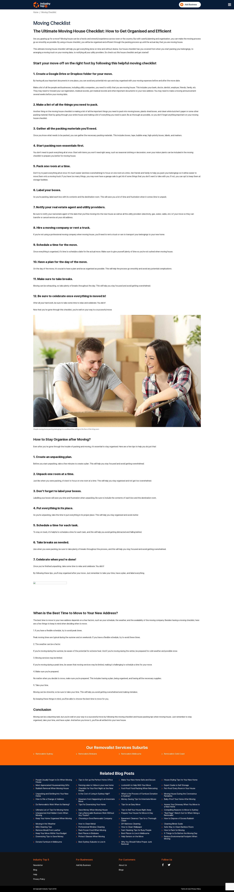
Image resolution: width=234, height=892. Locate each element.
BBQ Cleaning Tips (44, 827)
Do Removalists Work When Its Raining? (53, 804)
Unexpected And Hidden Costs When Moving (52, 814)
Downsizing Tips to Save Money (49, 836)
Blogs (121, 870)
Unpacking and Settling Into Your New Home (52, 795)
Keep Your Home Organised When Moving (54, 818)
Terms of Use (185, 889)
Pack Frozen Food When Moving (92, 830)
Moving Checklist (48, 12)
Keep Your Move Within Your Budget (51, 833)
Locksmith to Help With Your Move (136, 785)
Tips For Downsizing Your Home (92, 804)
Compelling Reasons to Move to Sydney (181, 810)
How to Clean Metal (87, 824)
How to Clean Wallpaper (131, 827)
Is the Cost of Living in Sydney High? (94, 794)
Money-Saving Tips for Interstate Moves (138, 799)
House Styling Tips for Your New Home (180, 780)
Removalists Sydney (44, 754)
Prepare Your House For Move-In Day (137, 813)
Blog (35, 870)
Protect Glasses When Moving (91, 836)
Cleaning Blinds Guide (173, 824)
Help (35, 874)
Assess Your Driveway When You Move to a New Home (182, 805)
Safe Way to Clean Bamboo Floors (179, 827)
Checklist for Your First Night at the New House (95, 789)
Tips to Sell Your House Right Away (136, 810)
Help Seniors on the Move (132, 836)
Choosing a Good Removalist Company (95, 818)
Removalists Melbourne (131, 754)
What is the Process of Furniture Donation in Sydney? (139, 795)
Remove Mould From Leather (48, 830)
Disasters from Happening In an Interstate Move (96, 800)
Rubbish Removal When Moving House (52, 788)
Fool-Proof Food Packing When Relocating (139, 788)
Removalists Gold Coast (174, 754)
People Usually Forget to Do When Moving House (54, 781)
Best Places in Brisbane (88, 833)
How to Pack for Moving (174, 830)
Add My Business (83, 865)
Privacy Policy (39, 879)
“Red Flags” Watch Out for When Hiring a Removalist (182, 814)
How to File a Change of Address (50, 799)
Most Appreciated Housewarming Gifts (52, 785)
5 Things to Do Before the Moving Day (180, 833)
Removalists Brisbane (87, 754)
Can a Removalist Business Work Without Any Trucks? (96, 814)
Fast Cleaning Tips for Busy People (136, 830)
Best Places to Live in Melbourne (135, 833)
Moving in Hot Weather (45, 824)
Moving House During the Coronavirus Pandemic (180, 795)
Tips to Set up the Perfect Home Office (95, 780)
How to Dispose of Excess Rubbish (179, 818)
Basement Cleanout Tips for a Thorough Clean (138, 819)
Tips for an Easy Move (130, 804)
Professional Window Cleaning (91, 827)
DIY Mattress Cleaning (130, 824)
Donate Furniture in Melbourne (49, 842)
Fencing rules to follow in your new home (96, 785)
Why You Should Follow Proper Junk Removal (136, 843)
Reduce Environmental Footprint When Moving (180, 837)
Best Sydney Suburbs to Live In (91, 842)
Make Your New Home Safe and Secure (138, 780)
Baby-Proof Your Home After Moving (179, 799)
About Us (123, 865)
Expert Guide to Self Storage (176, 785)
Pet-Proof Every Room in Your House (179, 788)
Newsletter (38, 865)
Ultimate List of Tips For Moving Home (52, 810)
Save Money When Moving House (93, 810)
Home (35, 12)
